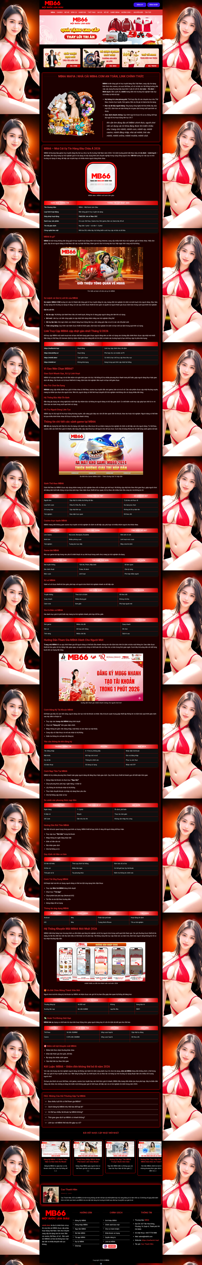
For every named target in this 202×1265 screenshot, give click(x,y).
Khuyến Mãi (138, 12)
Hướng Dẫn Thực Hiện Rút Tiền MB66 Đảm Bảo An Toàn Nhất (153, 1160)
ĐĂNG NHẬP (154, 4)
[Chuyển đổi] (46, 1101)
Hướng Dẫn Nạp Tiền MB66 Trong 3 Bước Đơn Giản (120, 1160)
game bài (82, 12)
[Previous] (41, 1159)
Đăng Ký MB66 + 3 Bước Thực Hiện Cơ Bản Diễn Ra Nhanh (55, 1160)
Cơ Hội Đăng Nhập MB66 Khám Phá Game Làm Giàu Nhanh (88, 1160)
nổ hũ (66, 12)
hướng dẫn (125, 12)
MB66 (53, 12)
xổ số (106, 12)
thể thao (92, 12)
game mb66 (115, 12)
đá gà (100, 12)
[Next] (160, 1159)
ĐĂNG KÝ (140, 4)
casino (60, 12)
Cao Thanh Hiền (69, 1189)
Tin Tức (148, 12)
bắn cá (74, 12)
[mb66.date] (52, 5)
